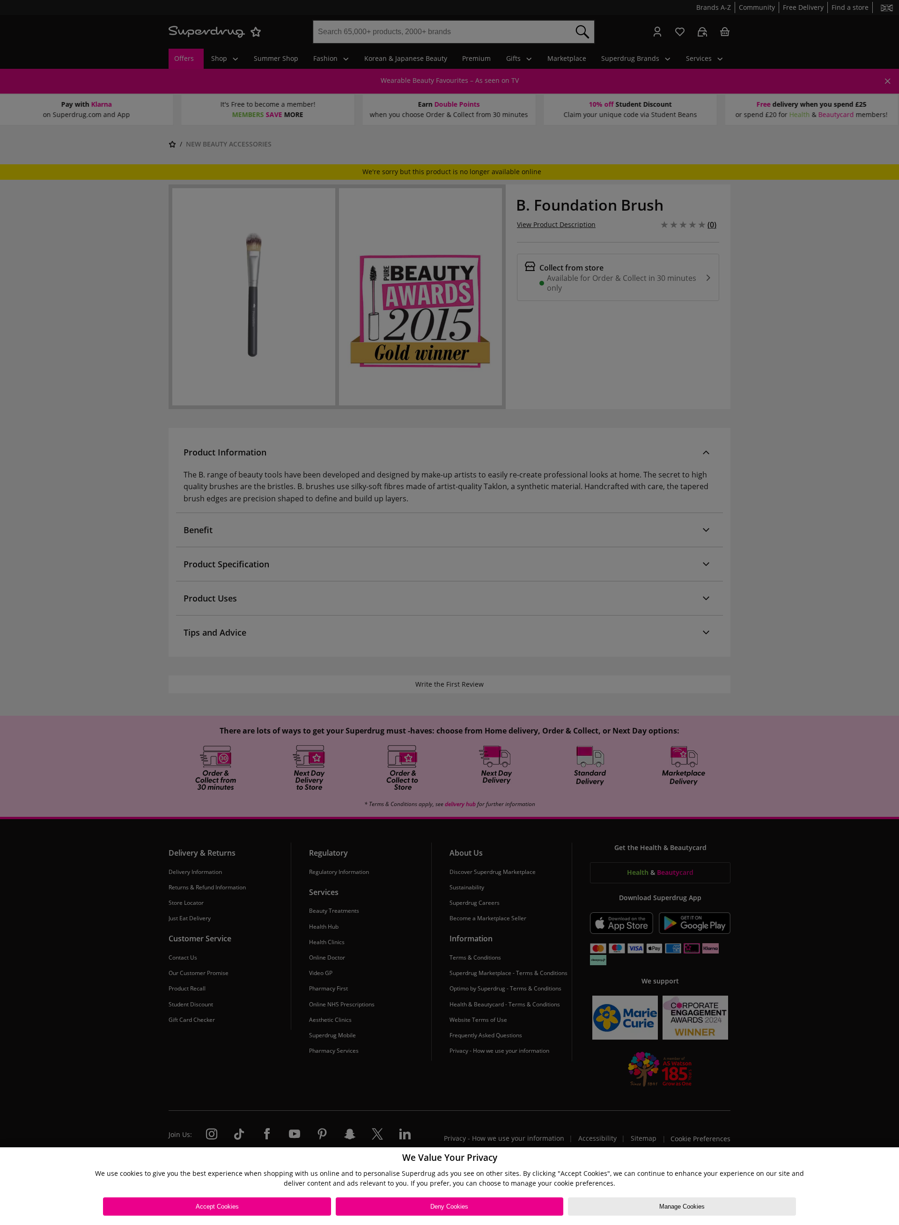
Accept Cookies (217, 1206)
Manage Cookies (682, 1206)
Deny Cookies (449, 1206)
